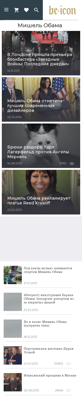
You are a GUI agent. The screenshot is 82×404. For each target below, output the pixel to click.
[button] (6, 10)
